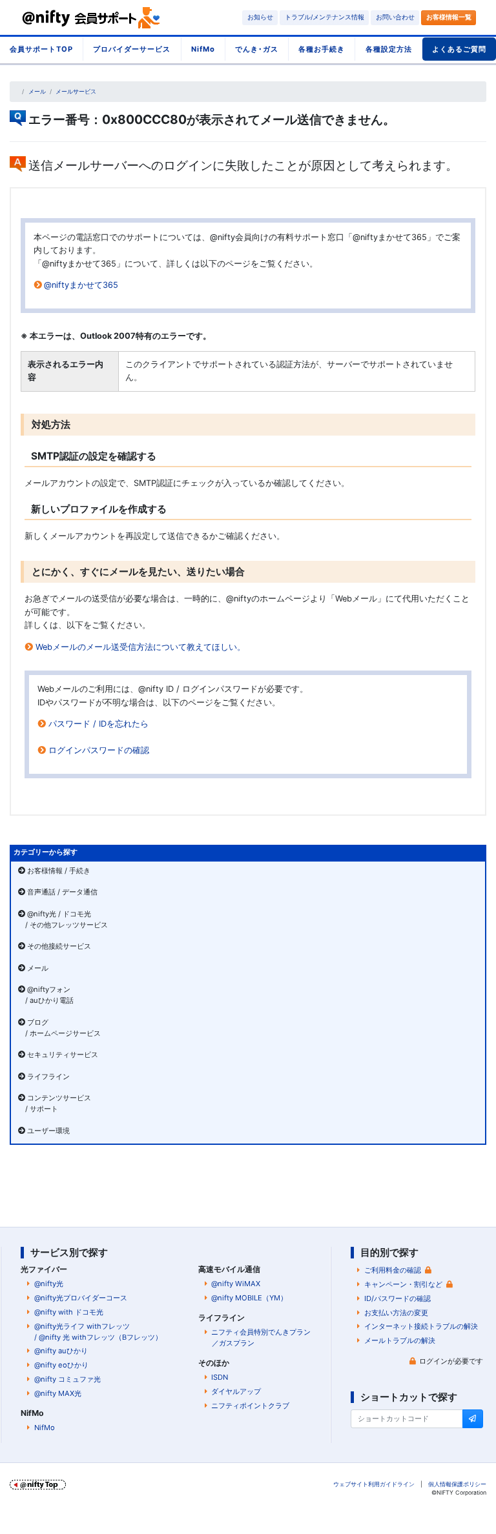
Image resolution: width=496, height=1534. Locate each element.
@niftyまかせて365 (81, 285)
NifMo (203, 49)
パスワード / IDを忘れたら (98, 724)
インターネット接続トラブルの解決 (421, 1326)
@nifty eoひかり (61, 1364)
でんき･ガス (256, 49)
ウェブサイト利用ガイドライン (374, 1484)
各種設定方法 (389, 49)
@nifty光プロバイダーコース (80, 1297)
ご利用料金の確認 (392, 1270)
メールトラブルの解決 (399, 1340)
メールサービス (76, 91)
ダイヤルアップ (236, 1391)
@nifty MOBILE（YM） (249, 1297)
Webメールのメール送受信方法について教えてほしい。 (140, 647)
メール (37, 91)
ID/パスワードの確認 (397, 1298)
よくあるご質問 (459, 49)
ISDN (219, 1377)
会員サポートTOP (41, 49)
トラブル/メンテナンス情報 (324, 17)
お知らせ (260, 17)
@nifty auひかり (61, 1350)
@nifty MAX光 (57, 1393)
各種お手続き (321, 49)
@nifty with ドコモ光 (68, 1312)
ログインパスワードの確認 (98, 750)
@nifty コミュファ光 (67, 1379)
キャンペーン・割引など (403, 1284)
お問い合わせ (395, 17)
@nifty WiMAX (235, 1283)
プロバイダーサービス (131, 49)
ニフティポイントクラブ (250, 1405)
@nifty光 (48, 1283)
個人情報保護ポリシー (457, 1484)
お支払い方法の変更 (396, 1312)
